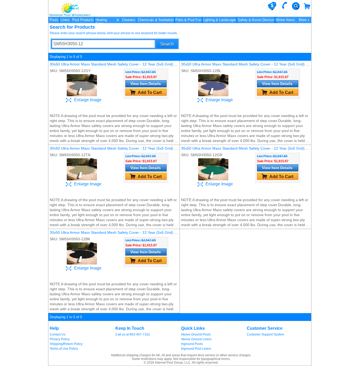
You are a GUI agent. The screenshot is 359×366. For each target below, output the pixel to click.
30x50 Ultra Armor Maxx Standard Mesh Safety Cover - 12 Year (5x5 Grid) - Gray (117, 64)
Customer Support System (265, 334)
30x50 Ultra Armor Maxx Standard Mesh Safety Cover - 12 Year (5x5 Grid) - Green (250, 148)
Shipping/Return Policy (66, 344)
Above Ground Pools (196, 334)
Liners (65, 20)
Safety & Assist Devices (256, 20)
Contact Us (57, 334)
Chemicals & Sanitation (156, 20)
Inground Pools (192, 344)
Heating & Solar (107, 20)
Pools (54, 20)
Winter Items (285, 20)
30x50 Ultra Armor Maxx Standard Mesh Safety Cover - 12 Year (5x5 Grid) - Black (118, 232)
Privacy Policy (60, 339)
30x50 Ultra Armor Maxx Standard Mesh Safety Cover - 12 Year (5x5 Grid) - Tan (116, 148)
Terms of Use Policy (64, 348)
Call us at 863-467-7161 (132, 334)
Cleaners (128, 20)
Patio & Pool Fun (188, 20)
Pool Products (83, 20)
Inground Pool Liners (196, 348)
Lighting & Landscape (219, 20)
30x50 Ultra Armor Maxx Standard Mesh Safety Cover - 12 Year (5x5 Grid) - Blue (248, 64)
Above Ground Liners (196, 339)
